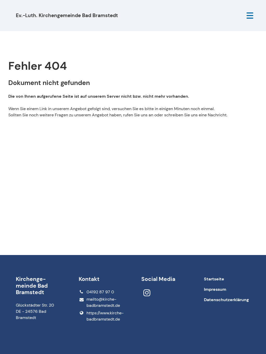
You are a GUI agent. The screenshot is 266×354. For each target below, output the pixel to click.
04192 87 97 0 (100, 292)
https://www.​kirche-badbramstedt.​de (105, 316)
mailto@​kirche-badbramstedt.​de (103, 302)
